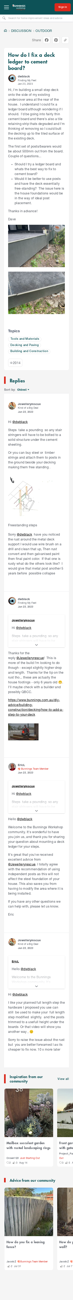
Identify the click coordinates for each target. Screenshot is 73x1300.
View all (63, 1079)
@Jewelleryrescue (30, 658)
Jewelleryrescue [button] (29, 404)
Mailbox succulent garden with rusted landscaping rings (28, 1145)
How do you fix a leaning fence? (25, 1244)
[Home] (5, 30)
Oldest (22, 390)
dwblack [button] (24, 76)
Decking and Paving (24, 345)
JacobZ (11, 1262)
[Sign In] (63, 7)
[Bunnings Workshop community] (19, 7)
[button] (12, 78)
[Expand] (36, 645)
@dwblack (20, 422)
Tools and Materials (24, 339)
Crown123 (12, 1158)
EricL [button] (21, 765)
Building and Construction (29, 351)
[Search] (4, 18)
